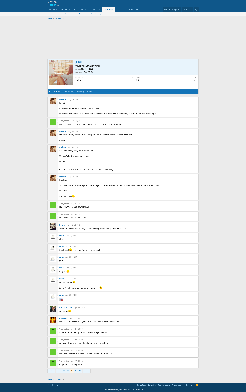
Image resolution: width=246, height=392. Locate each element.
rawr (61, 235)
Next (86, 371)
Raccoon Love (65, 307)
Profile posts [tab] (54, 91)
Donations (133, 9)
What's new (78, 9)
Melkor (62, 99)
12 (64, 371)
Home (52, 9)
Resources (93, 9)
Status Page (141, 385)
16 (80, 371)
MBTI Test (121, 9)
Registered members (55, 14)
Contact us (152, 385)
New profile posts (86, 14)
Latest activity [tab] (68, 91)
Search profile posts (102, 14)
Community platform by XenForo (123, 390)
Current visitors (71, 14)
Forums (63, 9)
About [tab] (90, 91)
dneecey (63, 318)
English (56, 385)
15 (76, 371)
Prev (52, 371)
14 (72, 371)
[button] (57, 9)
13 (68, 371)
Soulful (62, 224)
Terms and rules (164, 385)
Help (186, 385)
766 (79, 79)
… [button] (60, 371)
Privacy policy (177, 385)
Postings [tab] (81, 91)
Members (108, 9)
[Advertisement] (123, 40)
